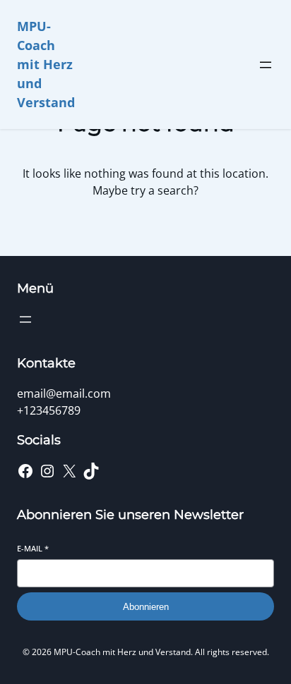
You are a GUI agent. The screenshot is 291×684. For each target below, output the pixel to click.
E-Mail (33, 548)
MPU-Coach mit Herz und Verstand (46, 64)
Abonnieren (146, 606)
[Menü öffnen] (265, 64)
